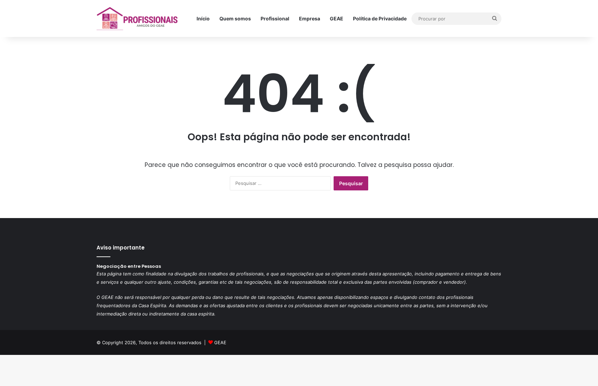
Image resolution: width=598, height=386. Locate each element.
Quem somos (235, 18)
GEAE (336, 18)
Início (203, 18)
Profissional (275, 18)
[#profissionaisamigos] (138, 18)
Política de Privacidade (380, 18)
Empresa (309, 18)
